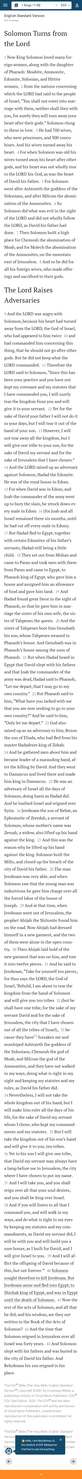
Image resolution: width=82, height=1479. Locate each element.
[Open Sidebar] (41, 1474)
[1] (35, 1036)
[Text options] (77, 5)
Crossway (13, 20)
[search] (38, 5)
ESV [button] (64, 5)
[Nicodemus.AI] (8, 1451)
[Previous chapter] (8, 1461)
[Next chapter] (73, 1461)
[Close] (60, 1440)
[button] (5, 5)
